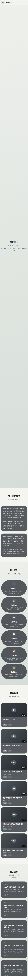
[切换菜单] (25, 2)
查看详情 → (6, 895)
